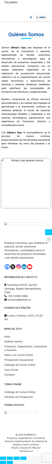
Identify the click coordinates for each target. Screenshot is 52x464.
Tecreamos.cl (26, 451)
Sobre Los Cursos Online (18, 355)
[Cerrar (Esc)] (23, 458)
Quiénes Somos (13, 341)
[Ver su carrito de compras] (31, 17)
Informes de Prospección (18, 397)
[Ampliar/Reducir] (3, 458)
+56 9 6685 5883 (17, 296)
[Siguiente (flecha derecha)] (10, 462)
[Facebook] (7, 266)
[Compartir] (17, 458)
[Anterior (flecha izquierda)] (3, 462)
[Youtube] (29, 266)
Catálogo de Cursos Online (19, 364)
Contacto (9, 374)
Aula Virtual (11, 369)
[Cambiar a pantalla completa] (10, 458)
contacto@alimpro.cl (19, 299)
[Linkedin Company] (24, 266)
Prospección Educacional (18, 359)
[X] (12, 266)
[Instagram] (18, 266)
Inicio (7, 336)
